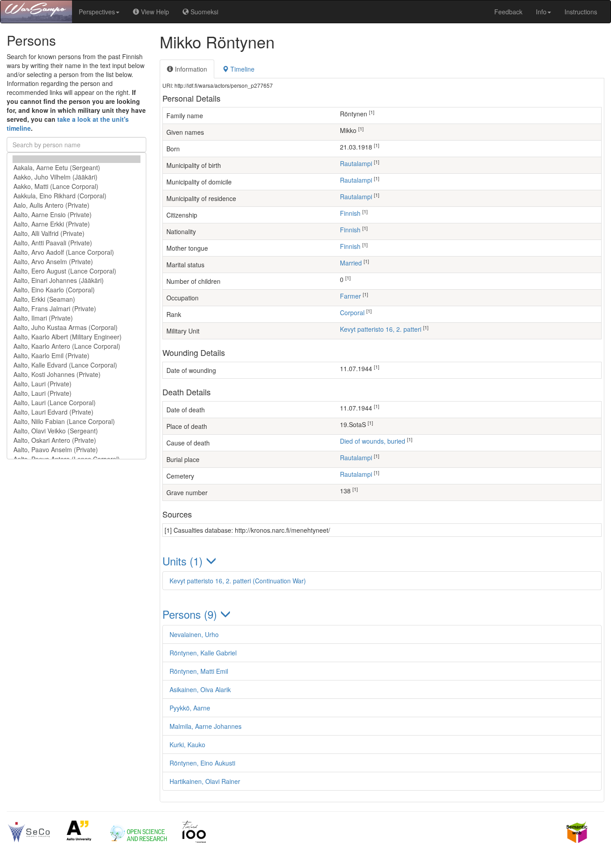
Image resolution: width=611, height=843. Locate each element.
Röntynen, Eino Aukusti (202, 762)
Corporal (352, 312)
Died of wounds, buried (372, 440)
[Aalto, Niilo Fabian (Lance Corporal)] (76, 421)
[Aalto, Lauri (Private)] (76, 384)
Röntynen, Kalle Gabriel (203, 652)
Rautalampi (356, 163)
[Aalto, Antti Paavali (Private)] (76, 243)
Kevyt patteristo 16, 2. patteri (380, 329)
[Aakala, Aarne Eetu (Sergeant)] (76, 167)
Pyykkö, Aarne (190, 707)
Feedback (508, 11)
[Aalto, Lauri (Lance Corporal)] (76, 402)
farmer (350, 295)
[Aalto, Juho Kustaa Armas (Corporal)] (76, 327)
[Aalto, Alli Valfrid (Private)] (76, 233)
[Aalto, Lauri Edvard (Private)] (76, 412)
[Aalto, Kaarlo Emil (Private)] (76, 355)
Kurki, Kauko (187, 744)
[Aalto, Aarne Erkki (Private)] (76, 224)
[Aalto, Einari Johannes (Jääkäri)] (76, 280)
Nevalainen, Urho (194, 634)
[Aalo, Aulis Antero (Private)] (76, 205)
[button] (382, 561)
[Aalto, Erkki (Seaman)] (76, 299)
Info (541, 11)
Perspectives (97, 11)
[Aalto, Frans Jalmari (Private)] (76, 308)
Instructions (580, 11)
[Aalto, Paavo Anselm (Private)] (76, 449)
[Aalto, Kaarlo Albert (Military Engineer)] (76, 337)
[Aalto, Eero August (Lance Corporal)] (76, 271)
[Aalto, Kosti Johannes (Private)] (76, 374)
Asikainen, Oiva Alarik (200, 689)
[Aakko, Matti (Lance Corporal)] (76, 186)
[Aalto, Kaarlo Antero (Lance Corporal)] (76, 346)
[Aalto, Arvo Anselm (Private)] (76, 261)
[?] (76, 159)
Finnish (350, 213)
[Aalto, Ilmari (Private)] (76, 318)
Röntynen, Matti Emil (199, 671)
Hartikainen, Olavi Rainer (205, 781)
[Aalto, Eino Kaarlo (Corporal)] (76, 290)
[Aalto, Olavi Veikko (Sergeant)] (76, 431)
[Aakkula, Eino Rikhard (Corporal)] (76, 196)
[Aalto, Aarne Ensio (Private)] (76, 214)
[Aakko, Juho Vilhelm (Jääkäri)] (76, 177)
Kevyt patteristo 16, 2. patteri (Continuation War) (238, 580)
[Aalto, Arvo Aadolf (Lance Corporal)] (76, 252)
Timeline (242, 68)
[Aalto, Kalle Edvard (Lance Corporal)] (76, 365)
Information (190, 68)
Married (351, 262)
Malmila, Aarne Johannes (206, 726)
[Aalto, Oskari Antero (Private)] (76, 440)
